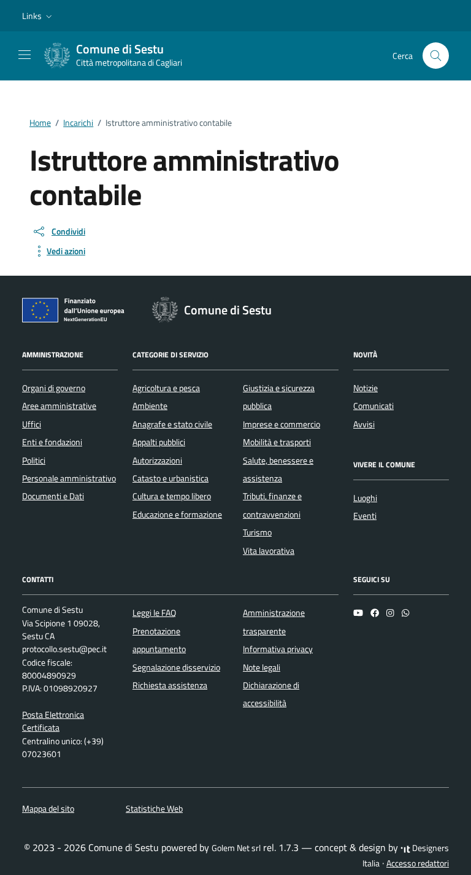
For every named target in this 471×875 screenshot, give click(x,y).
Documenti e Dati (53, 496)
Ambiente (149, 406)
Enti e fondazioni (52, 442)
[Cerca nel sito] (436, 55)
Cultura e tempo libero (171, 496)
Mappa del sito (48, 808)
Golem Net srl (236, 848)
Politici (33, 460)
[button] (38, 16)
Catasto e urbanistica (170, 478)
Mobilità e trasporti (277, 442)
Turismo (257, 532)
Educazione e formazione (177, 514)
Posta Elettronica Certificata (53, 721)
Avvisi (364, 424)
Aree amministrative (59, 406)
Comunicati (373, 406)
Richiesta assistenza (169, 685)
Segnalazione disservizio (176, 667)
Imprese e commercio (281, 424)
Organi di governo (53, 388)
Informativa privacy (278, 649)
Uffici (31, 424)
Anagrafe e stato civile (172, 424)
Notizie (365, 388)
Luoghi (365, 498)
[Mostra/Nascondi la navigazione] (24, 54)
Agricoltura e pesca (166, 388)
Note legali (261, 667)
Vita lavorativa (268, 551)
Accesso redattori (417, 863)
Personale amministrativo (69, 478)
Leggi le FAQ (154, 613)
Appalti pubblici (158, 442)
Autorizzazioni (157, 460)
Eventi (365, 516)
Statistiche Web (154, 808)
